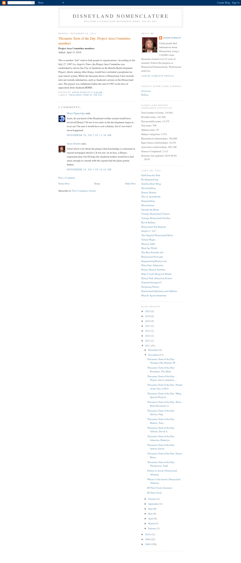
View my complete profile (157, 76)
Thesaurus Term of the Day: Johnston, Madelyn (161, 438)
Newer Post (64, 183)
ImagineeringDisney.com (154, 261)
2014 (148, 335)
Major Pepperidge (76, 113)
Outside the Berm (150, 209)
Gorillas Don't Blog (151, 183)
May (150, 513)
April (151, 518)
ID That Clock (154, 492)
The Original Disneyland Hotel (157, 235)
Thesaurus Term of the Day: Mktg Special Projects (164, 395)
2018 (148, 321)
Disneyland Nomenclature (121, 16)
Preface (145, 94)
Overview (146, 91)
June (150, 508)
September (153, 503)
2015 (148, 331)
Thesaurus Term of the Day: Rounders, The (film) (161, 369)
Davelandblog (148, 188)
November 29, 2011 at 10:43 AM (89, 169)
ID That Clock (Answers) (159, 487)
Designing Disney (150, 286)
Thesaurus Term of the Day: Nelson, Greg (161, 412)
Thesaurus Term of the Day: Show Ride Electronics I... (164, 403)
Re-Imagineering (149, 179)
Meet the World (149, 248)
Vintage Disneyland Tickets (155, 213)
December (153, 350)
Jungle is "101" (149, 231)
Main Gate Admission (152, 265)
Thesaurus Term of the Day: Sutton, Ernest (161, 446)
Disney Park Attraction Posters (156, 278)
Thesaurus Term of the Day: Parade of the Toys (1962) (164, 386)
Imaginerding (148, 201)
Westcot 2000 (148, 244)
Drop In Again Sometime (153, 295)
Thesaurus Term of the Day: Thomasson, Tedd (161, 464)
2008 (148, 544)
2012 (148, 340)
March (151, 523)
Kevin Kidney (148, 222)
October (152, 499)
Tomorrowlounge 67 (151, 282)
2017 (148, 326)
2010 (148, 534)
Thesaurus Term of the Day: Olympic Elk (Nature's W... (162, 361)
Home (97, 183)
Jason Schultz (74, 143)
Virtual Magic (148, 239)
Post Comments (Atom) (84, 190)
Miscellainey (148, 205)
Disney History (148, 192)
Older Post (130, 183)
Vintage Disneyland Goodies (156, 218)
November (153, 354)
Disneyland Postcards (152, 256)
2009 (148, 539)
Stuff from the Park (150, 175)
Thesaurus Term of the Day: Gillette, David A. (161, 429)
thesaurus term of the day (86, 95)
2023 (148, 311)
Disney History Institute (153, 269)
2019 (148, 316)
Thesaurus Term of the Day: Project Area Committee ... (162, 378)
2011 (148, 345)
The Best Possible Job (152, 252)
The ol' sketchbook (151, 196)
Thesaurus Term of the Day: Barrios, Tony (161, 421)
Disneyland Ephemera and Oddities (159, 291)
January (152, 528)
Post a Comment (66, 177)
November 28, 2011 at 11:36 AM (89, 135)
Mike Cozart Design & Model (156, 274)
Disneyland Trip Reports (153, 226)
